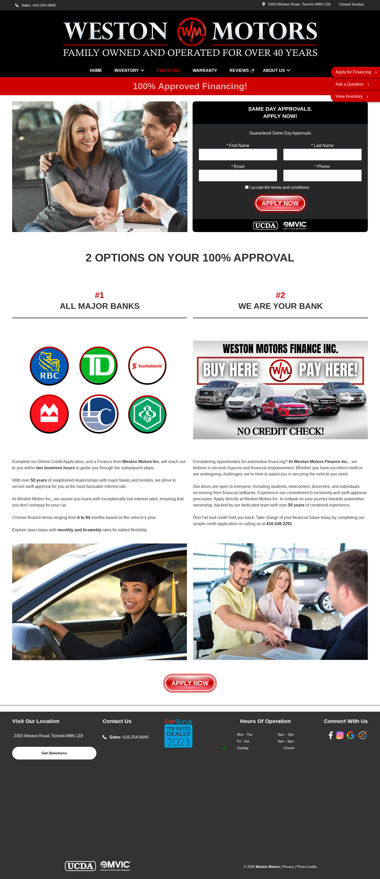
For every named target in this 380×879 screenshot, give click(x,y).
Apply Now (280, 203)
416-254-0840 (135, 737)
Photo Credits (307, 867)
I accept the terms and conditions (279, 187)
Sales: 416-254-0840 (38, 5)
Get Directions (54, 753)
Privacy (288, 867)
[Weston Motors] (190, 61)
